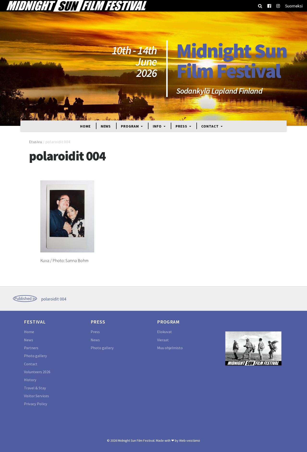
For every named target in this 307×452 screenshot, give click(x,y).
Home (85, 126)
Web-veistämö (189, 440)
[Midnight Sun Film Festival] (76, 6)
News (106, 126)
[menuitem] (294, 6)
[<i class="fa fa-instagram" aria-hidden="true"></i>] (278, 6)
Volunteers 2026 (37, 371)
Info (158, 126)
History (30, 379)
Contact (210, 126)
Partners (31, 347)
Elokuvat (164, 331)
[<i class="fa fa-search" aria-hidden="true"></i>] (260, 6)
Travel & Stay (35, 387)
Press (182, 126)
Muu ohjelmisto (170, 347)
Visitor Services (36, 395)
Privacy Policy (35, 403)
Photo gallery (35, 355)
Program (130, 126)
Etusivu (35, 141)
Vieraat (163, 339)
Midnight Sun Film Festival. (136, 440)
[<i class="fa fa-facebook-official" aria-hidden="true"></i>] (269, 6)
